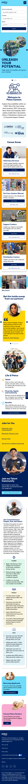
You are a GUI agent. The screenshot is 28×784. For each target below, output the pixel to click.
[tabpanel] (14, 443)
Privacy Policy (5, 751)
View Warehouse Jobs (14, 268)
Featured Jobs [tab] (7, 428)
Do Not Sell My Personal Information (10, 755)
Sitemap (3, 762)
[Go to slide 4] (15, 343)
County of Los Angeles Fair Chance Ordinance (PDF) (13, 758)
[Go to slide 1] (12, 80)
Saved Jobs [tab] (6, 439)
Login (7, 723)
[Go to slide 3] (15, 80)
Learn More (16, 170)
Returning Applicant (11, 692)
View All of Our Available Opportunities (13, 443)
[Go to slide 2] (14, 80)
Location (4, 15)
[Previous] (1, 50)
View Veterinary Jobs (14, 173)
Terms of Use (5, 748)
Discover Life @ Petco (14, 413)
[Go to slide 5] (17, 343)
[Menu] (25, 2)
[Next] (27, 50)
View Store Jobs (14, 204)
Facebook (3, 766)
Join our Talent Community (11, 492)
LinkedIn (7, 766)
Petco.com (4, 744)
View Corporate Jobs (14, 237)
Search (14, 28)
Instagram (14, 766)
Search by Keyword (7, 9)
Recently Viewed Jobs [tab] (10, 434)
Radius (3, 21)
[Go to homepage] (5, 2)
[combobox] (14, 18)
